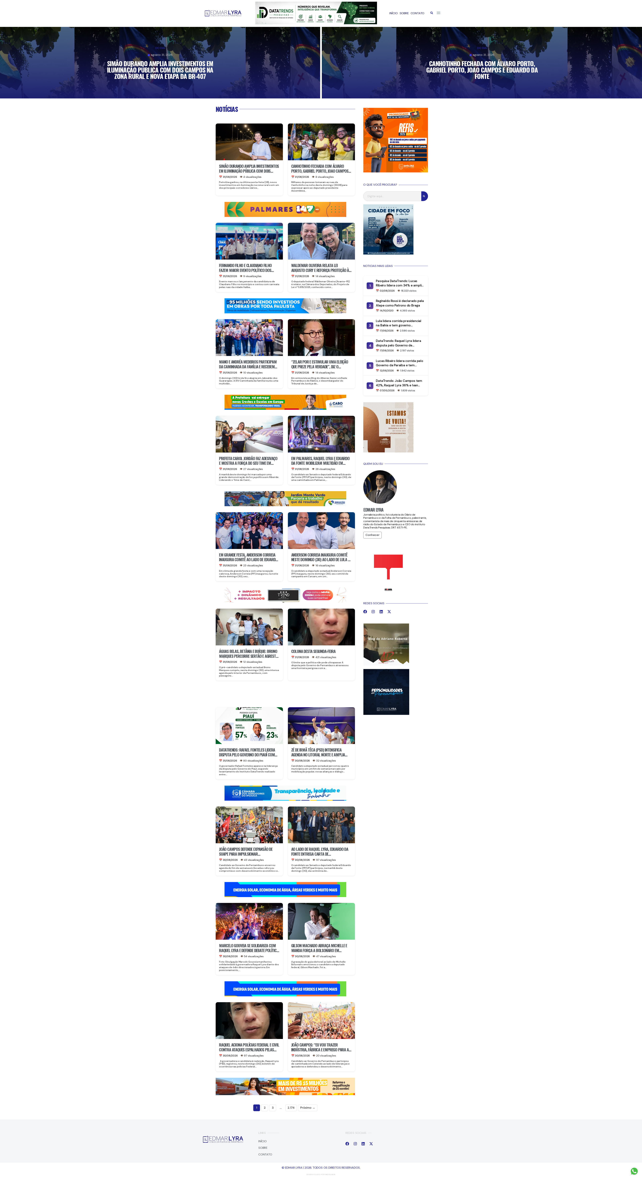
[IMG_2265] (285, 409)
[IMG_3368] (285, 505)
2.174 (291, 1108)
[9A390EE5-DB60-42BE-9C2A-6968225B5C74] (285, 602)
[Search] (424, 196)
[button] (431, 13)
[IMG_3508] (285, 896)
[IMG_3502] (285, 1094)
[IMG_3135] (285, 216)
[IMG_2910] (285, 800)
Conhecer (372, 535)
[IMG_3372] (285, 312)
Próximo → (307, 1108)
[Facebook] (365, 611)
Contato (417, 13)
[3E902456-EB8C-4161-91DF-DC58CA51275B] (316, 23)
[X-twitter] (389, 611)
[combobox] (392, 196)
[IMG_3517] (395, 171)
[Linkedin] (381, 611)
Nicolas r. (330, 1174)
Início (393, 13)
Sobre (404, 13)
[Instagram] (373, 611)
